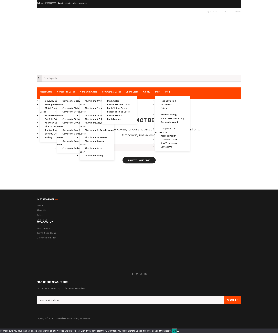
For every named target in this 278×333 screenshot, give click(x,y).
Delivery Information (46, 238)
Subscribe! (232, 300)
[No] (178, 331)
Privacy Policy (43, 228)
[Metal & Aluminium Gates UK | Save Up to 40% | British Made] (58, 20)
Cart (225, 11)
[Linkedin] (145, 273)
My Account (212, 11)
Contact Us (42, 220)
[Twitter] (137, 273)
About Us (41, 210)
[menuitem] (46, 91)
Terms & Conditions (46, 233)
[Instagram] (141, 273)
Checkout (237, 11)
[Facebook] (132, 273)
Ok (174, 330)
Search (39, 78)
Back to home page (139, 160)
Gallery (40, 215)
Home (40, 205)
